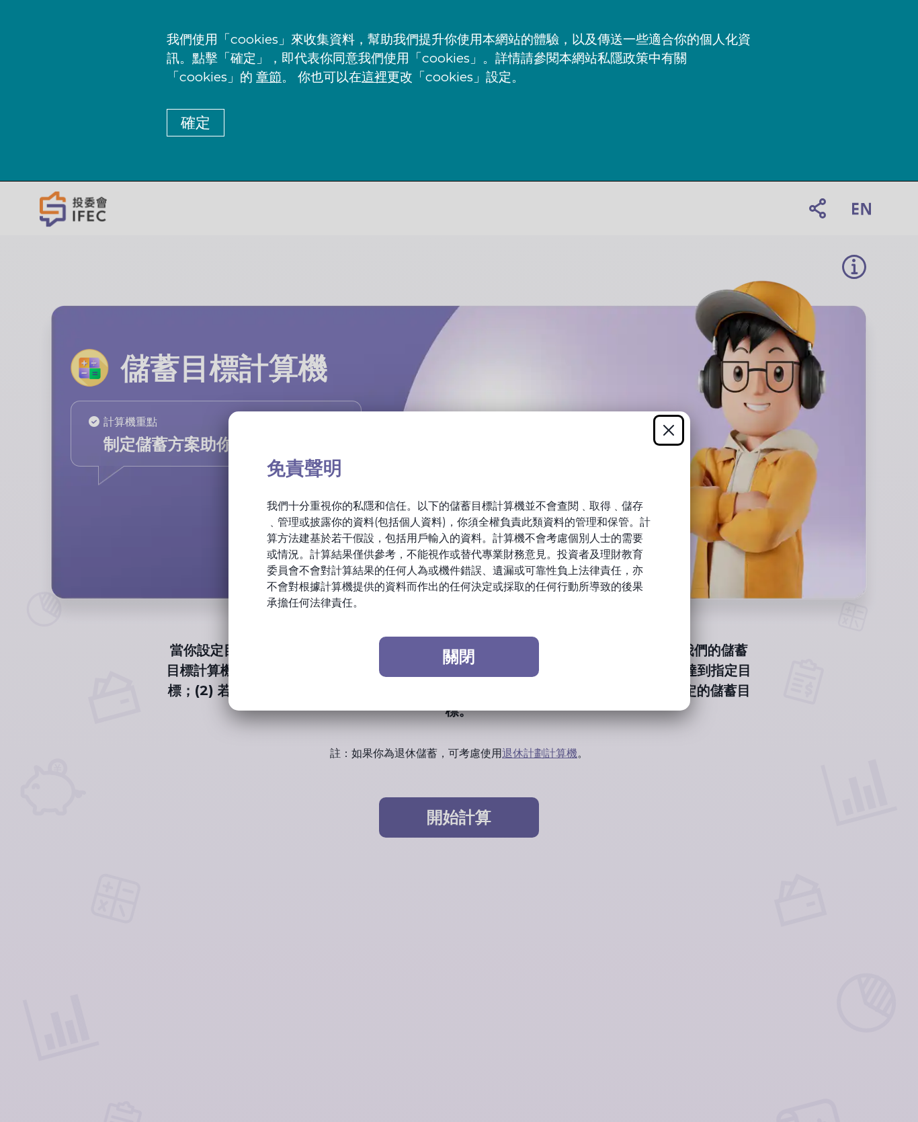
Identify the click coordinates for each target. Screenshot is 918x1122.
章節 (269, 77)
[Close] (668, 430)
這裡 (374, 77)
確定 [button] (195, 123)
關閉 (459, 656)
